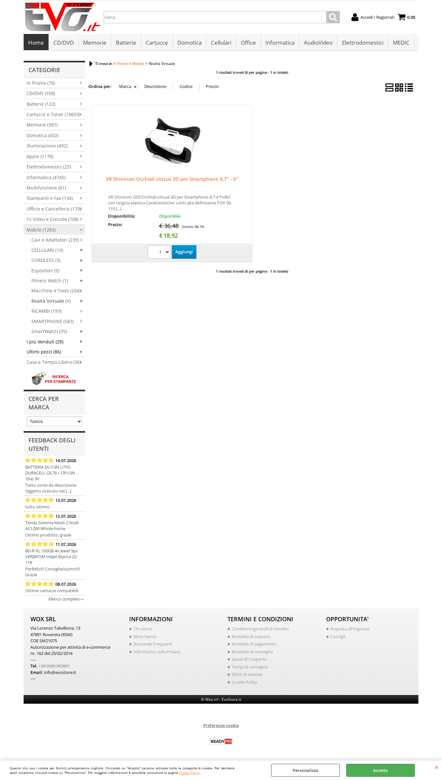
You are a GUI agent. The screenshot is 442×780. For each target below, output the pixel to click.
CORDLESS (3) (46, 260)
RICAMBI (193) (46, 311)
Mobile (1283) (41, 230)
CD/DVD (63, 42)
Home (36, 42)
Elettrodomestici (362, 42)
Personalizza (305, 770)
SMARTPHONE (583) (52, 321)
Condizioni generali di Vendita (260, 629)
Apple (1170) (40, 156)
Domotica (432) (43, 135)
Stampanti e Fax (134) (50, 198)
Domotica (189, 42)
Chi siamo (142, 629)
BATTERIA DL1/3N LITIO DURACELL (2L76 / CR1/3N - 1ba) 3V (51, 473)
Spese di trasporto (249, 659)
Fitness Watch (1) (49, 280)
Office (248, 42)
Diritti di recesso (247, 674)
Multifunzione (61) (46, 188)
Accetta (380, 770)
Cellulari (221, 42)
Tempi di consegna (250, 667)
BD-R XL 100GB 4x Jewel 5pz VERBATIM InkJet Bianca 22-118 (51, 556)
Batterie (126, 42)
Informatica (279, 42)
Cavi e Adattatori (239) (55, 240)
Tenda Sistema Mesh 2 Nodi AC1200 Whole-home (52, 525)
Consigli (337, 636)
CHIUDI (437, 767)
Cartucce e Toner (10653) (53, 114)
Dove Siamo (144, 636)
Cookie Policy (189, 772)
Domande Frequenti (152, 644)
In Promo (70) (41, 83)
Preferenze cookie (221, 725)
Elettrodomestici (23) (49, 167)
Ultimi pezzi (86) (44, 352)
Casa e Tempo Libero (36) (54, 362)
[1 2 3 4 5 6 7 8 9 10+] (160, 252)
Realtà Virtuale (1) (51, 301)
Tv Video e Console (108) (53, 219)
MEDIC (401, 42)
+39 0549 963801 (54, 666)
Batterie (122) (41, 104)
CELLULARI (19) (47, 250)
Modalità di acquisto (251, 636)
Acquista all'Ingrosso (350, 629)
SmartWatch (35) (49, 331)
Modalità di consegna (252, 652)
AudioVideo (318, 42)
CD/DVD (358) (41, 93)
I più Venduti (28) (45, 342)
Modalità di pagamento (254, 644)
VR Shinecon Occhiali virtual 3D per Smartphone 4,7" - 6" (172, 179)
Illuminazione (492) (47, 146)
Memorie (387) (42, 125)
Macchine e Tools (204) (56, 290)
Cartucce (157, 42)
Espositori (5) (45, 270)
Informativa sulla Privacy (157, 652)
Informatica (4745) (46, 177)
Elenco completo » (66, 599)
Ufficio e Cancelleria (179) (54, 209)
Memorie (94, 42)
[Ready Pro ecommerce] (221, 741)
